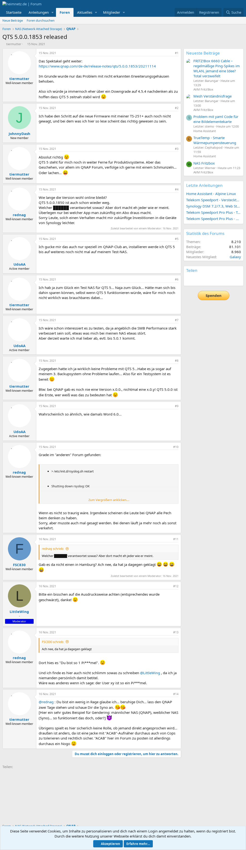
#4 (176, 189)
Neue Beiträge (12, 20)
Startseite (13, 12)
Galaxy (235, 256)
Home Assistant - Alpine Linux (211, 193)
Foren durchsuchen (41, 20)
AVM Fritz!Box (203, 89)
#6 (176, 279)
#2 (176, 108)
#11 (175, 539)
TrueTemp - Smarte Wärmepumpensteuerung (214, 140)
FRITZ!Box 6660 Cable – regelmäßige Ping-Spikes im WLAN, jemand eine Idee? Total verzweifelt (216, 68)
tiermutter (13, 44)
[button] (52, 12)
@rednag (46, 701)
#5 (176, 239)
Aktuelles (84, 12)
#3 (176, 149)
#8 (176, 361)
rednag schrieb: (53, 548)
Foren (65, 12)
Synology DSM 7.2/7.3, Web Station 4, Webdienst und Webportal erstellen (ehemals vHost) (213, 206)
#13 (175, 632)
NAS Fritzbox (204, 163)
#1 (176, 53)
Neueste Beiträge (203, 53)
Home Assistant (204, 131)
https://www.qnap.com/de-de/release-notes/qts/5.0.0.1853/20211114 (97, 66)
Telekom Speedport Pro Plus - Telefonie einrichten (213, 212)
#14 (175, 694)
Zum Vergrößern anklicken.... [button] (108, 500)
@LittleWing (150, 672)
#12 (175, 586)
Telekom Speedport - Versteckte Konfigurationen (213, 199)
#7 (176, 320)
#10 (175, 447)
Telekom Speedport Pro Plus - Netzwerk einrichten (213, 218)
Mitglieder (111, 12)
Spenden (213, 295)
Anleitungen (39, 12)
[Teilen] (170, 53)
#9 (176, 406)
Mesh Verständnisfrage (212, 96)
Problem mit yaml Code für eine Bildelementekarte (215, 119)
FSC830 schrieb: (53, 642)
